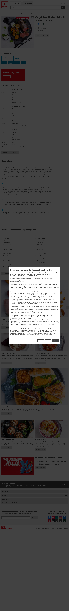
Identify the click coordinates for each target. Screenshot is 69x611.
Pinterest (49, 520)
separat (13, 278)
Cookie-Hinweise (53, 528)
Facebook (49, 517)
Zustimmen (55, 340)
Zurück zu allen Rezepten (8, 273)
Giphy (60, 520)
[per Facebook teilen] (39, 24)
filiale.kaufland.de (6, 491)
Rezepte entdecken (6, 327)
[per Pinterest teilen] (41, 24)
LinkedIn (64, 517)
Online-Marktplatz (15, 3)
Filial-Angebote (28, 3)
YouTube (53, 517)
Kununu (53, 520)
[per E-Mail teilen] (36, 24)
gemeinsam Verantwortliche (25, 278)
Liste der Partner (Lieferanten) (17, 336)
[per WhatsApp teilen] (43, 24)
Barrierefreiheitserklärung (62, 528)
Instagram (60, 517)
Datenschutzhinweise (45, 528)
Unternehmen (5, 499)
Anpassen (47, 340)
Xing (56, 517)
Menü (67, 3)
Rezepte (13, 13)
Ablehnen (40, 340)
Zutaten (38, 35)
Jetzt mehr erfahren (41, 467)
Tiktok (56, 520)
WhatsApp (64, 520)
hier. (43, 312)
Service (4, 495)
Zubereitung (45, 35)
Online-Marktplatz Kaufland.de (10, 503)
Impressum (38, 528)
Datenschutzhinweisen (23, 312)
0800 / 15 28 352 (21, 483)
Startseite (3, 13)
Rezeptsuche (22, 13)
